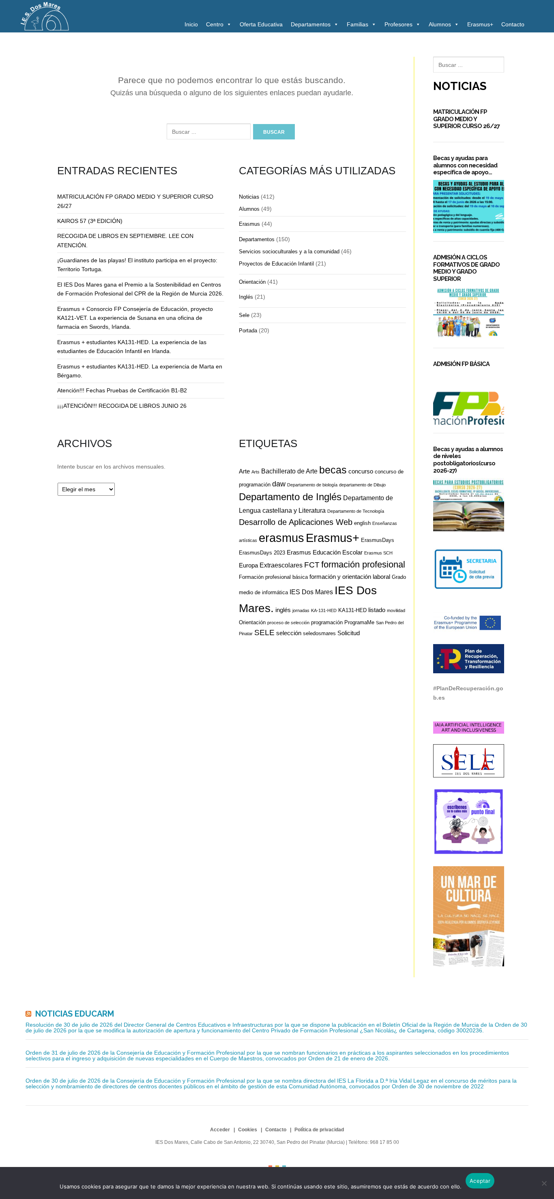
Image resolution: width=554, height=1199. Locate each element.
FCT (312, 565)
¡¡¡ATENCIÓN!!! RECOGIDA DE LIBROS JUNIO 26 (122, 406)
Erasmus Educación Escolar (325, 552)
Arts (255, 471)
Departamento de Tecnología (355, 511)
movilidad (396, 610)
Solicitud (348, 632)
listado (376, 609)
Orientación (252, 282)
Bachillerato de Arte (289, 471)
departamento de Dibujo (362, 484)
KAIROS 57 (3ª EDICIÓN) (89, 221)
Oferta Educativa (261, 24)
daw (279, 484)
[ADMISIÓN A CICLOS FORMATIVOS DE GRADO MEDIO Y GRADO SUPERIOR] (468, 313)
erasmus (281, 537)
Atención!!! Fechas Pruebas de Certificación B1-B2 (122, 390)
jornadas (300, 610)
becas (333, 470)
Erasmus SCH (378, 552)
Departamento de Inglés (290, 497)
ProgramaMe (359, 622)
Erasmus (249, 224)
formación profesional (363, 564)
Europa (248, 565)
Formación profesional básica (273, 577)
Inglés (246, 297)
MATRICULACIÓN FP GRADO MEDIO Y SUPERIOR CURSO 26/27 (466, 118)
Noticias (249, 196)
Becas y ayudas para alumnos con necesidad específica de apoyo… (465, 165)
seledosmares (319, 633)
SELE (264, 632)
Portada (248, 331)
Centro (214, 24)
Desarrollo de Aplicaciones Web (295, 522)
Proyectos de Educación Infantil (276, 264)
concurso (360, 471)
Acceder (220, 1130)
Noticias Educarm (74, 1014)
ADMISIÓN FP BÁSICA (461, 363)
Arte (244, 471)
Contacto (512, 24)
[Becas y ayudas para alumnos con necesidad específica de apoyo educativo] (468, 206)
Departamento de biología (312, 484)
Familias (357, 24)
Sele (244, 315)
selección (288, 632)
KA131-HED (352, 610)
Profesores (398, 24)
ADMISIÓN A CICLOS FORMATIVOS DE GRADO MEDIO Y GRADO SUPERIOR (466, 268)
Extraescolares (281, 565)
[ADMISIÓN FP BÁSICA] (468, 398)
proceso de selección (288, 622)
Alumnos (440, 24)
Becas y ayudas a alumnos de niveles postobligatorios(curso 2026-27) (468, 459)
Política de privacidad (319, 1130)
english (362, 523)
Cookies (247, 1130)
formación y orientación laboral (349, 576)
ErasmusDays (377, 540)
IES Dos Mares (311, 591)
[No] (544, 1183)
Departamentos (311, 24)
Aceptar (480, 1181)
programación (327, 622)
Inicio (191, 24)
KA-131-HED (324, 610)
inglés (283, 609)
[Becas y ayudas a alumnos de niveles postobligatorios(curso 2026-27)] (468, 504)
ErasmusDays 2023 (262, 553)
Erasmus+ (480, 24)
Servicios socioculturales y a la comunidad (289, 251)
